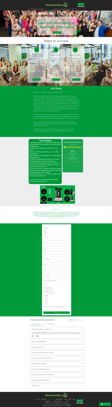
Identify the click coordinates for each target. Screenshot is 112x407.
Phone (44, 247)
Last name (45, 242)
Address (45, 264)
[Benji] (55, 218)
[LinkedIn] (79, 6)
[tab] (36, 323)
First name (45, 236)
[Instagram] (81, 6)
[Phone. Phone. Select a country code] (45, 250)
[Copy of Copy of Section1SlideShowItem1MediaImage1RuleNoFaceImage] (59, 218)
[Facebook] (78, 6)
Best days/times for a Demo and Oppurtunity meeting (54, 306)
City (44, 269)
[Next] (105, 214)
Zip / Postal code (47, 275)
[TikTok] (83, 6)
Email (44, 253)
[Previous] (6, 214)
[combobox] (56, 261)
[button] (32, 336)
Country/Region (46, 258)
